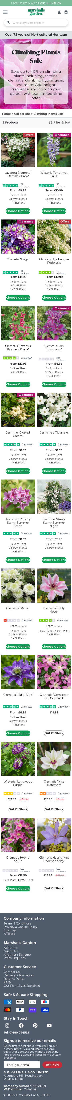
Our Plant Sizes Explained (22, 986)
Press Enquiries (15, 958)
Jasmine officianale (54, 432)
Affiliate (9, 934)
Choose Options (18, 211)
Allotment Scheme (17, 954)
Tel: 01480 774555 (16, 1032)
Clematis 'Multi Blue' (18, 695)
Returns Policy (14, 979)
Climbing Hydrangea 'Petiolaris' (54, 261)
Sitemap (10, 930)
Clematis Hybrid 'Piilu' (17, 859)
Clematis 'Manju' (18, 608)
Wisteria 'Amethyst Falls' (54, 174)
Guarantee (11, 951)
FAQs (8, 982)
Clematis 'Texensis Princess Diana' (18, 347)
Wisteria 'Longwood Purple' (18, 783)
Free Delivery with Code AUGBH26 (36, 3)
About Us (10, 948)
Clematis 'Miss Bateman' (54, 783)
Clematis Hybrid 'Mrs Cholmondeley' (54, 859)
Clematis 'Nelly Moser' (54, 610)
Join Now (52, 1064)
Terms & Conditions (18, 923)
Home (6, 114)
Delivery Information (19, 975)
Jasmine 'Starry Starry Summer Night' (54, 523)
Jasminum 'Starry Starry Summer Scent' (18, 523)
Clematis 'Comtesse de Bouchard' (54, 696)
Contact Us (12, 972)
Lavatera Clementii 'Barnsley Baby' (18, 174)
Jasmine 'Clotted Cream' (18, 434)
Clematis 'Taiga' (18, 259)
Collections (22, 114)
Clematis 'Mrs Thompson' (54, 347)
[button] (5, 12)
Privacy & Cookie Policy (20, 927)
